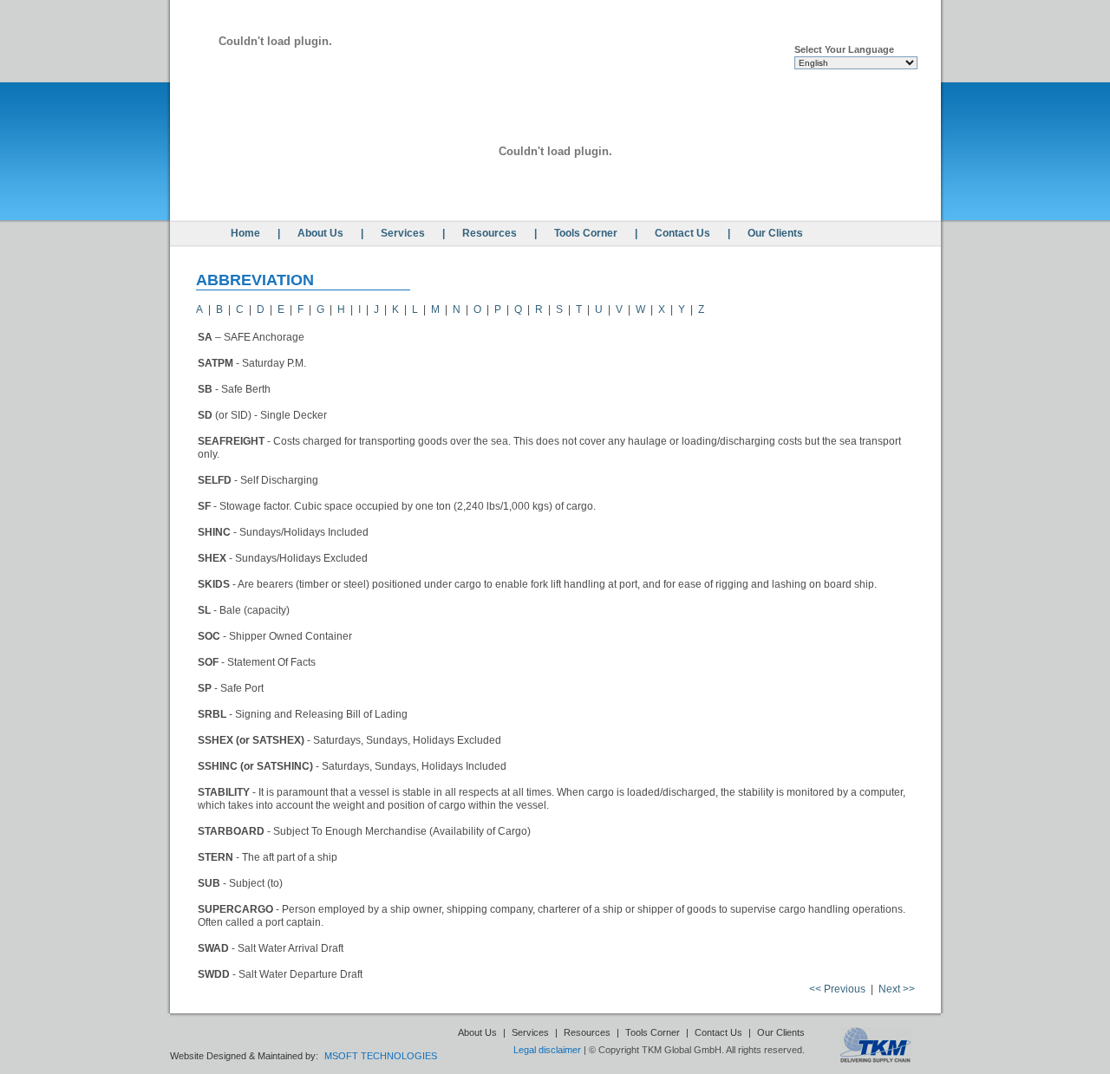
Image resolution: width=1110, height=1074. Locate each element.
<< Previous (837, 989)
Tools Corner (585, 233)
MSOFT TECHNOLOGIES (380, 1056)
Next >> (896, 989)
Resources (489, 233)
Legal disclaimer (547, 1050)
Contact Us (682, 233)
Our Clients (775, 233)
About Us (320, 233)
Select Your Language (844, 49)
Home (245, 233)
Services (403, 233)
